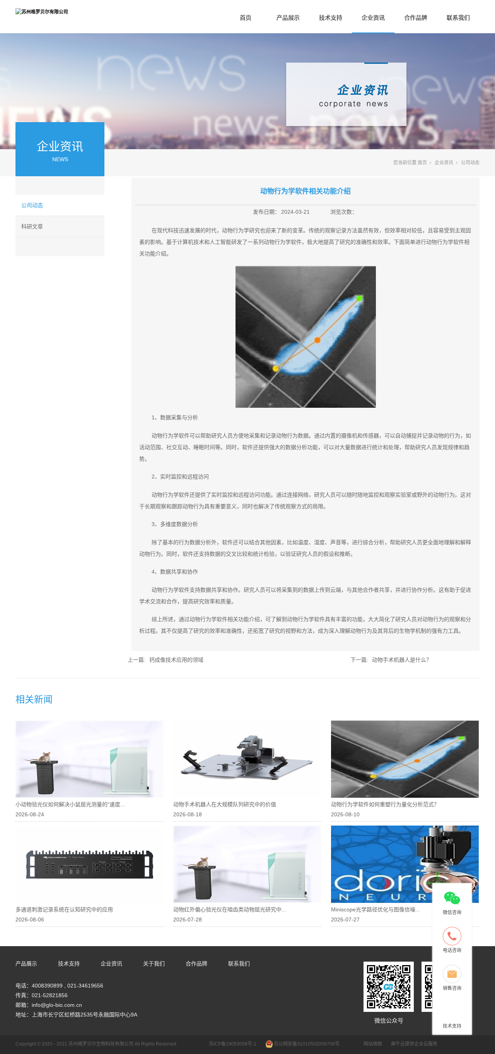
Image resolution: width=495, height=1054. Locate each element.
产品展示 (288, 17)
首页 (245, 17)
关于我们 (154, 963)
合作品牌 (415, 17)
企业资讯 (373, 17)
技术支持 (330, 17)
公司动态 (32, 205)
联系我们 (458, 17)
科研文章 (32, 226)
